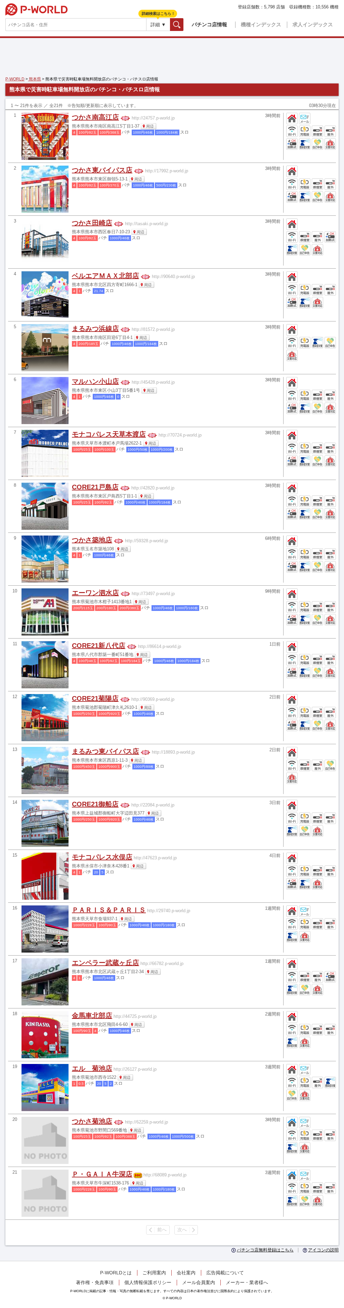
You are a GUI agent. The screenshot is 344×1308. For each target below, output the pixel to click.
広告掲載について (225, 1272)
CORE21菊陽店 (95, 698)
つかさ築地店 (92, 540)
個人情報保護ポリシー (147, 1282)
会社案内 (186, 1272)
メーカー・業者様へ (247, 1282)
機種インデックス (261, 24)
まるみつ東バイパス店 (105, 751)
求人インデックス (313, 24)
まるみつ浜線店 (95, 328)
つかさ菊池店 (92, 1121)
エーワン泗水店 (95, 592)
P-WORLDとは (116, 1272)
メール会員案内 (198, 1282)
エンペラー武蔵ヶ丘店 (105, 962)
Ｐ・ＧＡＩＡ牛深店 (102, 1174)
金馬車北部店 (92, 1015)
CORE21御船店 (95, 804)
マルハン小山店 (95, 381)
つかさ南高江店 (95, 117)
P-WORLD (36, 9)
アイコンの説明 (323, 1250)
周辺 (150, 126)
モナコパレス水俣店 (102, 857)
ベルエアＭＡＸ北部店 (105, 275)
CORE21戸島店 (95, 487)
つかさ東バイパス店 (102, 170)
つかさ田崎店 (92, 223)
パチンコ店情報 (209, 24)
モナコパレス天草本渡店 (109, 434)
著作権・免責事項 (95, 1282)
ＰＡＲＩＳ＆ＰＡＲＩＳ (109, 910)
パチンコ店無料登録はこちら (265, 1250)
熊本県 (34, 79)
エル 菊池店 (92, 1068)
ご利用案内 (154, 1272)
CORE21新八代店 (98, 645)
